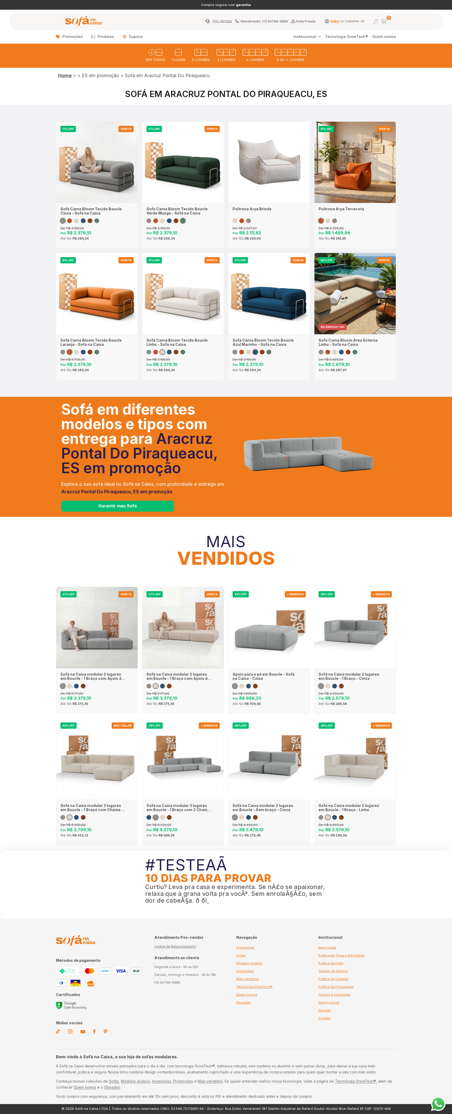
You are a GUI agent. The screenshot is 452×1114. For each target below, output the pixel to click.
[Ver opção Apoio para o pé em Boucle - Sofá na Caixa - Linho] (241, 686)
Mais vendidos (247, 979)
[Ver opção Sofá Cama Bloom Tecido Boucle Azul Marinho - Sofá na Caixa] (83, 220)
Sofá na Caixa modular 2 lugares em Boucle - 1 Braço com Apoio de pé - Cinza (92, 676)
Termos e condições (334, 995)
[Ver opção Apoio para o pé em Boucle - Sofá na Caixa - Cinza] (235, 686)
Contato (324, 1018)
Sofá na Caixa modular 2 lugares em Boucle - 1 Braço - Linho (349, 808)
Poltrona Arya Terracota (341, 209)
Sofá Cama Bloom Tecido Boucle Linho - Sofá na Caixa (177, 342)
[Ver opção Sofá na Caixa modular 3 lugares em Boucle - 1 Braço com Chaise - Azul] (76, 817)
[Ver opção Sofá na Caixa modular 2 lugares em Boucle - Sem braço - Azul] (248, 817)
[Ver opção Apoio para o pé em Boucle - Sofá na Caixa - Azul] (248, 686)
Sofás (240, 955)
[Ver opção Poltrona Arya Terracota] (241, 220)
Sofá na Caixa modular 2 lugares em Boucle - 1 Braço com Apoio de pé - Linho (178, 676)
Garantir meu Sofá (117, 505)
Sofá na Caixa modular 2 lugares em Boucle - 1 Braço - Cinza (349, 676)
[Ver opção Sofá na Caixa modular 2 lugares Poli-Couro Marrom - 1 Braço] (341, 686)
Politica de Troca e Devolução (341, 955)
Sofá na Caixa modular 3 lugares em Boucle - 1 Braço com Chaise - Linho (91, 808)
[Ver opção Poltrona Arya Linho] (235, 220)
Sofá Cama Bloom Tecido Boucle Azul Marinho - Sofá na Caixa (263, 342)
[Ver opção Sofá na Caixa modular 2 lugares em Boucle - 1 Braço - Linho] (327, 686)
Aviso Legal (327, 947)
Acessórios (245, 971)
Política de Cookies (333, 979)
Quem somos (384, 36)
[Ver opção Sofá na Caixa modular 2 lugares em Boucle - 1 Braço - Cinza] (321, 686)
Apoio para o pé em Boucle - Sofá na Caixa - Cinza (264, 676)
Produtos (106, 36)
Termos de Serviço (333, 971)
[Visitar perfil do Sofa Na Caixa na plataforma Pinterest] (105, 1032)
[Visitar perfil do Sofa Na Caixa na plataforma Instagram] (70, 1032)
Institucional (304, 36)
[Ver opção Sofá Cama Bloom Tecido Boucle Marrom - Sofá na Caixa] (90, 220)
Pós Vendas (222, 21)
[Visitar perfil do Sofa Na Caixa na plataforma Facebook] (94, 1032)
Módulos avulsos (249, 963)
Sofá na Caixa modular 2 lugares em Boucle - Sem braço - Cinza (263, 808)
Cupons (136, 36)
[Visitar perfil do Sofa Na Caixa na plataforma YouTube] (82, 1032)
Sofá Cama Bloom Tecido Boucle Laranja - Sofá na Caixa (91, 342)
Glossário (243, 1002)
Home (65, 75)
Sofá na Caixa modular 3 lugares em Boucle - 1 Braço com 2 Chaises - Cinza (179, 808)
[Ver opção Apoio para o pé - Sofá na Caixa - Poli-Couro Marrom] (255, 686)
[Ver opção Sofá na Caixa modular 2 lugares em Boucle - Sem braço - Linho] (241, 817)
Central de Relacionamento (175, 946)
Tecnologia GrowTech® (346, 36)
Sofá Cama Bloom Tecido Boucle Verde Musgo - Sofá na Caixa (177, 211)
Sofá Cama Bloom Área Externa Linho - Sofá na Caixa (348, 342)
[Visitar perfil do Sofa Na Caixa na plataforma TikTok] (58, 1032)
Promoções (73, 36)
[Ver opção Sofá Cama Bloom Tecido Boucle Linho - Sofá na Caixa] (76, 220)
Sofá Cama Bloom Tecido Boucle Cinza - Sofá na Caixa (91, 211)
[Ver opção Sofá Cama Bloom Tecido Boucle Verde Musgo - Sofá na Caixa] (96, 220)
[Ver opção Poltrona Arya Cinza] (248, 220)
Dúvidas (324, 1010)
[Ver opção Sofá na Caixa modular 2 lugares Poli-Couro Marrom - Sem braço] (255, 817)
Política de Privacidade (336, 987)
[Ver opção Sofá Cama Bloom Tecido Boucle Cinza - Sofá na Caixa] (62, 220)
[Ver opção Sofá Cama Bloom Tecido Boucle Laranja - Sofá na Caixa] (69, 220)
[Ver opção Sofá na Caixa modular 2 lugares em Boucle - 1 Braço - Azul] (334, 686)
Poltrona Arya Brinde (252, 209)
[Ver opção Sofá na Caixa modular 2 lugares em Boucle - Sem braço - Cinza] (235, 817)
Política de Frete (330, 963)
